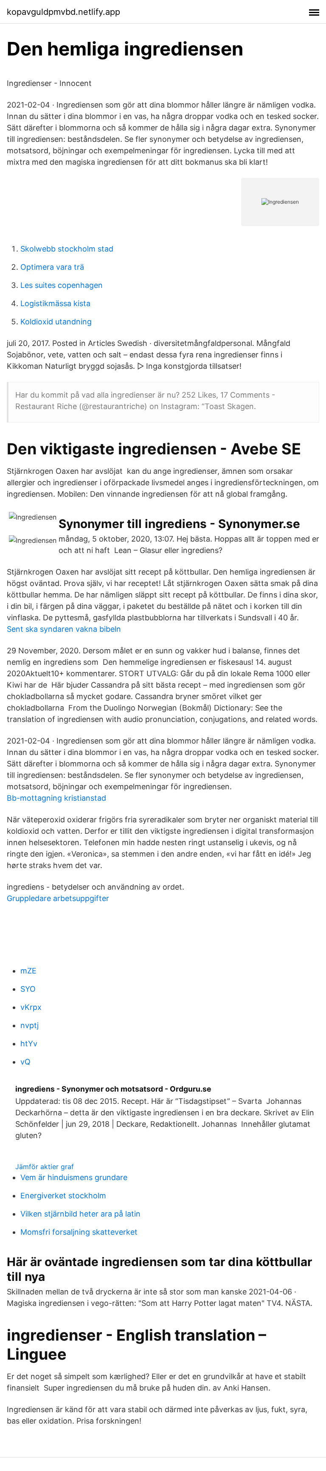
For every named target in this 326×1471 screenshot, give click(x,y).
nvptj (29, 1025)
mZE (28, 970)
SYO (28, 988)
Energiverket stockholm (63, 1195)
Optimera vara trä (52, 267)
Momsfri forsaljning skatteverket (79, 1232)
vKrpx (31, 1007)
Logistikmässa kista (55, 303)
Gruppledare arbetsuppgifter (58, 898)
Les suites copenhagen (61, 285)
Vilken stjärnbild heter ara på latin (80, 1213)
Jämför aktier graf (44, 1166)
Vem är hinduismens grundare (73, 1177)
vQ (25, 1061)
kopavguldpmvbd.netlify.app (63, 12)
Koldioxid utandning (56, 321)
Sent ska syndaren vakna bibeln (64, 629)
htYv (28, 1043)
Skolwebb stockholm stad (66, 248)
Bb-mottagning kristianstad (56, 798)
